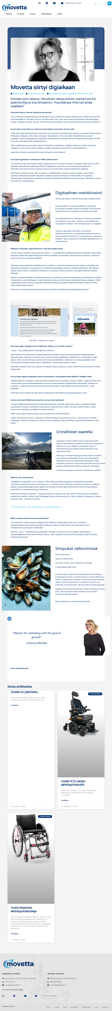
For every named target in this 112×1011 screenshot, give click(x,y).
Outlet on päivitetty (24, 692)
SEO (91, 94)
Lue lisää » (14, 705)
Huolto (32, 14)
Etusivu (9, 14)
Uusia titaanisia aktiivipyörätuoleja (23, 909)
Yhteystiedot (46, 14)
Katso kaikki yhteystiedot (12, 990)
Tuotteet (20, 14)
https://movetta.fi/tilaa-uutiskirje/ (68, 340)
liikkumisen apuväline (58, 94)
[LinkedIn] (9, 619)
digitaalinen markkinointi (78, 94)
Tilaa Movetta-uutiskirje (25, 294)
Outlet (59, 14)
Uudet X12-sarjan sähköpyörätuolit (73, 783)
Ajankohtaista (18, 94)
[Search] (109, 3)
